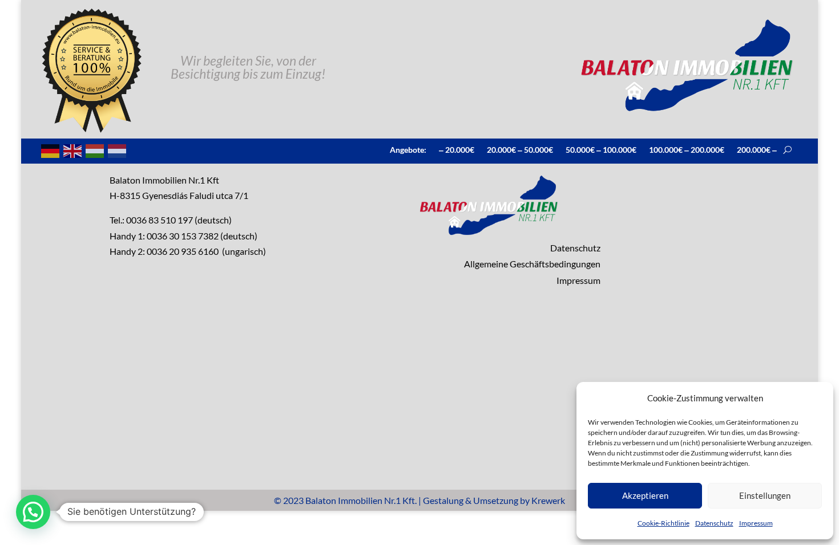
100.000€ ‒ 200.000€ (686, 149)
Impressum (756, 523)
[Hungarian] (95, 149)
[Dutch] (117, 149)
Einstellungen (764, 495)
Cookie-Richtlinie (663, 523)
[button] (33, 512)
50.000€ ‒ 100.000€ (601, 149)
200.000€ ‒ (757, 149)
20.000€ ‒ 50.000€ (520, 149)
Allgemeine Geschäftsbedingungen (532, 263)
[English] (73, 149)
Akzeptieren (645, 495)
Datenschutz (714, 523)
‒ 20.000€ (456, 149)
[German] (50, 149)
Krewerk (548, 500)
